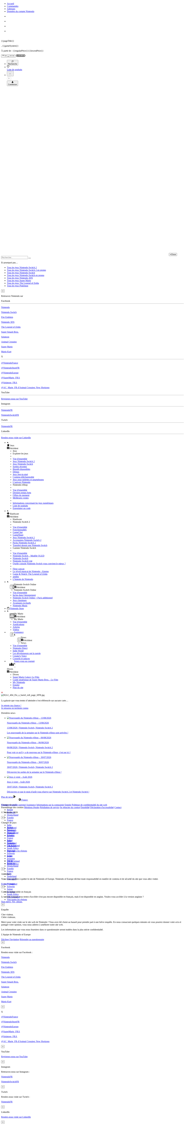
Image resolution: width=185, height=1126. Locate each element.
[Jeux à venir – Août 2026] (19, 777)
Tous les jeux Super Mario (19, 280)
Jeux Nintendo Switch (23, 464)
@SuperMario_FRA (10, 377)
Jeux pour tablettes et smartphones (28, 479)
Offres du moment (21, 495)
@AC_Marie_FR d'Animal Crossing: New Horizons (25, 387)
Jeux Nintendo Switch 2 (24, 461)
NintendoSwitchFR (10, 415)
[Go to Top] (92, 692)
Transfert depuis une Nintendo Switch (30, 545)
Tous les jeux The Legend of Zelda (23, 283)
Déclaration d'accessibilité (102, 807)
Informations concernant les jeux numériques (33, 503)
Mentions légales (31, 807)
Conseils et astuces (21, 658)
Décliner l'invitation (10, 939)
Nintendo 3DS (7, 322)
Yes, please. (17, 901)
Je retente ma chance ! (11, 705)
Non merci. (6, 901)
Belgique (11, 830)
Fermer (4, 884)
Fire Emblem (7, 317)
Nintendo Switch (9, 312)
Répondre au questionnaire (32, 939)
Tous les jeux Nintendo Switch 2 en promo (26, 270)
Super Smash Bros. (10, 332)
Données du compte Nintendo (20, 11)
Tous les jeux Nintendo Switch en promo (25, 275)
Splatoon (5, 337)
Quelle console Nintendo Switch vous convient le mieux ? (39, 563)
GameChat (18, 532)
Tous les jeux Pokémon (17, 286)
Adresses (11, 9)
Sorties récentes (20, 466)
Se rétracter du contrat (70, 807)
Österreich (11, 846)
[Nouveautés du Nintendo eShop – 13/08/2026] (29, 718)
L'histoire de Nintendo (23, 579)
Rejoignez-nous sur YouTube (14, 399)
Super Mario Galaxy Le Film (26, 677)
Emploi (16, 685)
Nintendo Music (20, 605)
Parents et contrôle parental (13, 805)
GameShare (18, 535)
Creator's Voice (20, 656)
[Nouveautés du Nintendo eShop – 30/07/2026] (29, 757)
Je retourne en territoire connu (14, 708)
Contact (117, 807)
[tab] (92, 799)
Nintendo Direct (20, 648)
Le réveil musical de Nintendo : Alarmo (31, 571)
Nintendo (5, 307)
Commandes (12, 6)
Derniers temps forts (22, 492)
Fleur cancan (18, 569)
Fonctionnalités (20, 529)
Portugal (11, 850)
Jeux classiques (20, 600)
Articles (16, 627)
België (10, 809)
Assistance (31, 805)
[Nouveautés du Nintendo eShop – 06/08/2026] (29, 737)
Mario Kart (6, 351)
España (10, 817)
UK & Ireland (13, 861)
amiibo (16, 576)
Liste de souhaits (20, 505)
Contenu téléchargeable (23, 477)
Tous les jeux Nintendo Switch (21, 272)
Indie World (18, 651)
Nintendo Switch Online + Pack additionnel (33, 598)
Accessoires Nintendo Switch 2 (27, 540)
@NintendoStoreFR (10, 368)
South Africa (12, 848)
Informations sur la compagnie (50, 805)
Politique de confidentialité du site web (89, 805)
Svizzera (11, 858)
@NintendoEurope (9, 373)
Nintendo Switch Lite (22, 561)
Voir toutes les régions (17, 851)
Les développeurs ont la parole (27, 653)
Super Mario (7, 346)
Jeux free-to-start (20, 474)
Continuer (12, 884)
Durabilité (85, 807)
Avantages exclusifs (22, 603)
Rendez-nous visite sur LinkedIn (16, 437)
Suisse (10, 889)
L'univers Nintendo (21, 482)
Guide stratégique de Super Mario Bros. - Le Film (35, 679)
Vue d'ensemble (20, 459)
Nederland (11, 876)
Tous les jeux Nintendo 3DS (20, 278)
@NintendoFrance (9, 363)
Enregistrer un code (21, 508)
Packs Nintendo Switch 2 (24, 542)
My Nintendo (19, 682)
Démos (16, 472)
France (10, 820)
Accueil (10, 3)
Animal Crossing (9, 342)
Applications (18, 624)
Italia (9, 825)
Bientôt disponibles (21, 469)
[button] (95, 445)
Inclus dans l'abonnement (24, 595)
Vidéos (16, 629)
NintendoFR (7, 410)
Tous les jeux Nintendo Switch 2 (22, 267)
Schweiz (11, 886)
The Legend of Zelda (11, 327)
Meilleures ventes (21, 498)
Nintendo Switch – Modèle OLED (28, 556)
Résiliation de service (49, 807)
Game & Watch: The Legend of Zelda (30, 574)
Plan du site (18, 687)
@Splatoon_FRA (9, 382)
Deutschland (12, 815)
